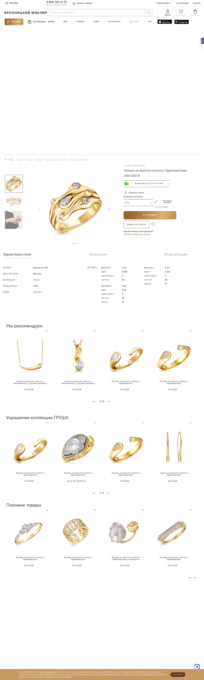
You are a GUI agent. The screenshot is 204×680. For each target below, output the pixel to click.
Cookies (49, 672)
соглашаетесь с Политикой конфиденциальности (99, 674)
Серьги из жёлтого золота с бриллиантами (174, 474)
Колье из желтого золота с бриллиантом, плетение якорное (30, 382)
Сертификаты (114, 22)
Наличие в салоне (136, 193)
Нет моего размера (167, 201)
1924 (65, 22)
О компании (182, 3)
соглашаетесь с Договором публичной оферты (52, 677)
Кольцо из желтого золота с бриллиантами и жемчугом (126, 559)
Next (108, 209)
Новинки (80, 22)
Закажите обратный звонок (137, 234)
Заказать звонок (84, 3)
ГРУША (36, 280)
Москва (13, 3)
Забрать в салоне (136, 225)
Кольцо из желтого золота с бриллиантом (126, 382)
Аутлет (136, 22)
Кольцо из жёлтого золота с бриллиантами (174, 382)
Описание (98, 254)
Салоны (197, 3)
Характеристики (17, 254)
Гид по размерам (161, 207)
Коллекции (39, 22)
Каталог (16, 22)
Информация (176, 254)
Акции (96, 22)
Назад (11, 160)
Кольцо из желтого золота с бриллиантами (78, 474)
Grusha (51, 22)
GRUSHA (37, 292)
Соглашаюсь (177, 674)
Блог (150, 22)
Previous (39, 209)
